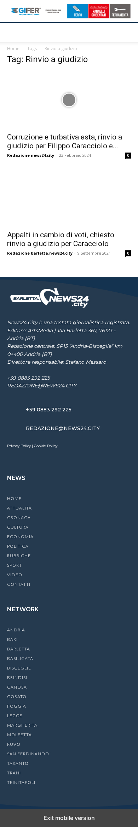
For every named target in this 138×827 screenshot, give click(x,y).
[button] (12, 32)
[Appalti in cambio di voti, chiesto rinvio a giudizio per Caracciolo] (69, 197)
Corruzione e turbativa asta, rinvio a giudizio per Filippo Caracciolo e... (64, 141)
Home (13, 49)
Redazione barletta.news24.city (40, 253)
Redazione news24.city (30, 155)
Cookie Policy (45, 446)
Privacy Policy (19, 446)
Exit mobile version (69, 817)
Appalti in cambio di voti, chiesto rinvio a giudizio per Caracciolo (60, 239)
